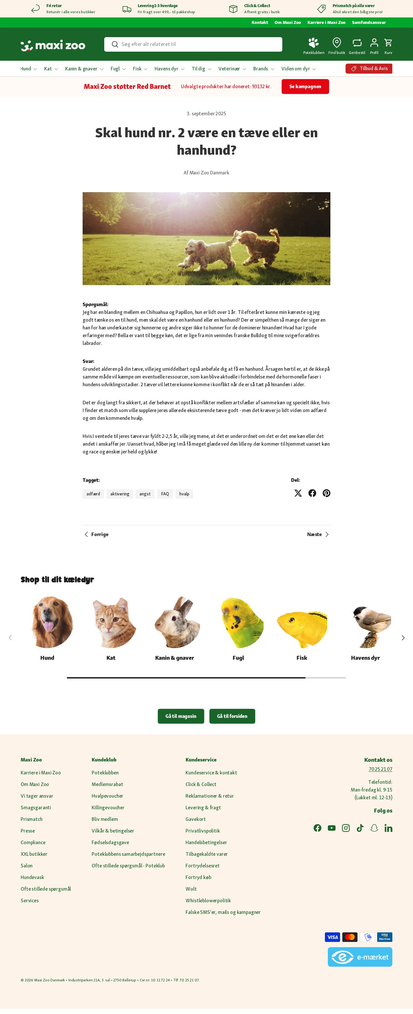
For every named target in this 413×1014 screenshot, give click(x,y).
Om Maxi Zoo (288, 22)
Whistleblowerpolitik (208, 900)
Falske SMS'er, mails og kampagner (223, 912)
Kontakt (260, 22)
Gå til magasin (181, 716)
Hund (25, 68)
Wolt (191, 888)
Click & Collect (201, 784)
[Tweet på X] (298, 493)
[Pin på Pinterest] (326, 493)
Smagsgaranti (36, 807)
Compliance (33, 842)
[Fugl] (238, 621)
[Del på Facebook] (312, 493)
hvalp (184, 494)
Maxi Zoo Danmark (49, 980)
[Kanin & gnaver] (174, 621)
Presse (28, 830)
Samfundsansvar (369, 22)
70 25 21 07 (380, 769)
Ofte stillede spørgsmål (46, 888)
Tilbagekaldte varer (207, 854)
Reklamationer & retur (210, 795)
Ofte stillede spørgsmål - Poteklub (128, 865)
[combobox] (193, 44)
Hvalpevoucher (107, 795)
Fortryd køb (198, 877)
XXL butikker (34, 854)
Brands (260, 68)
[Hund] (47, 621)
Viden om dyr (295, 68)
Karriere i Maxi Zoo (326, 22)
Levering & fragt (203, 807)
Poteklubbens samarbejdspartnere (128, 854)
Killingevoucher (108, 807)
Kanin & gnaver (81, 68)
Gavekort (196, 819)
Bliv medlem (105, 819)
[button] (388, 46)
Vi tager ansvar (37, 795)
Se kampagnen (305, 86)
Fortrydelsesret (203, 865)
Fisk (137, 68)
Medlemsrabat (107, 784)
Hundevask (32, 877)
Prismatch (32, 819)
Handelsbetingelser (206, 842)
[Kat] (111, 621)
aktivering (119, 494)
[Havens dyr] (365, 621)
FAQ (165, 494)
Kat (48, 68)
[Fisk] (302, 621)
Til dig (198, 68)
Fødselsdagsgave (110, 842)
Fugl (115, 68)
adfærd (93, 494)
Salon (27, 865)
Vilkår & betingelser (113, 830)
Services (30, 900)
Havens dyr (166, 68)
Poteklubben (105, 772)
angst (144, 494)
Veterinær (229, 68)
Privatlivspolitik (203, 830)
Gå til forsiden (232, 716)
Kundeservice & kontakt (211, 772)
